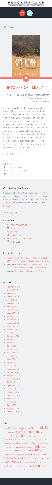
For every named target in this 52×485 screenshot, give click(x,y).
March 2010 (11, 405)
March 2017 (11, 346)
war (46, 465)
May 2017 (10, 343)
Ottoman (8, 454)
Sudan (34, 462)
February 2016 (12, 349)
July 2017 (10, 339)
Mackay (17, 171)
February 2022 (12, 310)
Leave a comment (14, 174)
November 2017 (12, 336)
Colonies (9, 432)
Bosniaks (26, 428)
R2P (6, 462)
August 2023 (11, 300)
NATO (25, 450)
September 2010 (12, 395)
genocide (37, 436)
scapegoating (28, 462)
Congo (16, 432)
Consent (26, 432)
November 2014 (12, 372)
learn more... (7, 206)
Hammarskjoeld (13, 439)
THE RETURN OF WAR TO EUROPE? (19, 225)
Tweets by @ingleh (10, 212)
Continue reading (12, 154)
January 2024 (12, 297)
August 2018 (11, 333)
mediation (39, 446)
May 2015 (10, 362)
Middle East (11, 450)
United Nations (35, 466)
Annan (15, 428)
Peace (16, 454)
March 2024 (11, 293)
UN (23, 465)
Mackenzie (45, 443)
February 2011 (12, 392)
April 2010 (10, 402)
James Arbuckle (14, 167)
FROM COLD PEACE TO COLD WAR (19, 238)
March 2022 (11, 306)
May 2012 (10, 382)
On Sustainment (12, 232)
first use (30, 436)
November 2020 (12, 320)
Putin (47, 458)
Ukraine (18, 465)
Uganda (10, 466)
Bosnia (21, 428)
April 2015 (10, 366)
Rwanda (21, 461)
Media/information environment (18, 447)
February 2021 (12, 316)
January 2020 (12, 323)
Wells (26, 469)
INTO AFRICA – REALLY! (26, 87)
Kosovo (35, 443)
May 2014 (10, 375)
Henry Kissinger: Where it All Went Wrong (29, 271)
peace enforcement (33, 454)
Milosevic (19, 451)
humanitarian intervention (34, 439)
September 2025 (12, 287)
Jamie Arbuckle (12, 258)
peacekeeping (13, 458)
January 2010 (12, 412)
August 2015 (11, 356)
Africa (10, 171)
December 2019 (12, 326)
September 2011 (12, 385)
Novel (24, 171)
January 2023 (12, 303)
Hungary (7, 443)
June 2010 (10, 398)
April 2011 (10, 389)
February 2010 (12, 408)
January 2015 (12, 369)
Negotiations (36, 450)
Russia (12, 462)
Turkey (5, 466)
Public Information (33, 458)
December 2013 (12, 379)
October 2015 (11, 352)
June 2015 (10, 359)
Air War (10, 428)
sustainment (43, 462)
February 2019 (12, 329)
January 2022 (12, 313)
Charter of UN (38, 427)
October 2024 (11, 290)
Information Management (21, 443)
